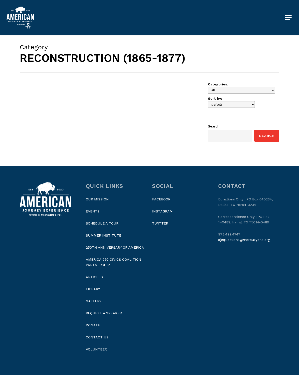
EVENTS (93, 211)
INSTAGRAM (162, 211)
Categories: (218, 84)
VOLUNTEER (96, 349)
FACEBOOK (161, 199)
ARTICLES (94, 277)
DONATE (93, 325)
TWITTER (160, 223)
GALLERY (93, 301)
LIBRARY (93, 289)
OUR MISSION (97, 199)
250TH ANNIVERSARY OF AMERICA (115, 247)
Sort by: (215, 98)
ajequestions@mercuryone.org (244, 240)
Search (213, 126)
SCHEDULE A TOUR (102, 223)
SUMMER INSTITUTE (103, 235)
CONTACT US (97, 337)
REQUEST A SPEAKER (104, 313)
